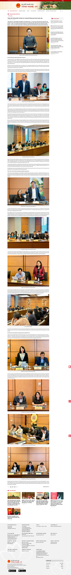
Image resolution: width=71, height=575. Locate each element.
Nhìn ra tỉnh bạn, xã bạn (40, 542)
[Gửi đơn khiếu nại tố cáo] (70, 436)
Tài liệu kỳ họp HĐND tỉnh (26, 529)
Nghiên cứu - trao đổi (10, 542)
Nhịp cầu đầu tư (53, 534)
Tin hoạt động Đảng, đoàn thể (26, 528)
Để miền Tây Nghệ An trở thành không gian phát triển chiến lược (13, 517)
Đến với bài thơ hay (54, 543)
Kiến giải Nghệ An (10, 543)
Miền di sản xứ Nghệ (25, 542)
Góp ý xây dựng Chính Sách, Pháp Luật (28, 535)
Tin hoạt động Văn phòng (26, 527)
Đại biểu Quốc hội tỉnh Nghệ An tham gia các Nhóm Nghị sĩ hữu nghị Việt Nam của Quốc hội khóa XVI (57, 33)
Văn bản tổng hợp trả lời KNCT (12, 538)
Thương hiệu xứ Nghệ (25, 544)
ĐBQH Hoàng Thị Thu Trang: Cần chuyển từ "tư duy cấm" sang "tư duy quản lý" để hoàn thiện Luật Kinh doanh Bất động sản (57, 27)
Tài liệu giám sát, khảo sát (11, 528)
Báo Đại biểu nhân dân (39, 557)
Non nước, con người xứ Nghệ (26, 543)
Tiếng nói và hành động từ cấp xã (56, 526)
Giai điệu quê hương (54, 542)
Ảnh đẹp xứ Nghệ (24, 547)
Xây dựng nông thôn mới (40, 534)
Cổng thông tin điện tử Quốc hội (41, 554)
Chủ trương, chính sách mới (11, 539)
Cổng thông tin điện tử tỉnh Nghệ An (42, 553)
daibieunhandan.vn (46, 486)
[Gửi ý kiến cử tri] (70, 367)
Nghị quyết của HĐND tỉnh (26, 531)
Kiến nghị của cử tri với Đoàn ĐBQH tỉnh (13, 534)
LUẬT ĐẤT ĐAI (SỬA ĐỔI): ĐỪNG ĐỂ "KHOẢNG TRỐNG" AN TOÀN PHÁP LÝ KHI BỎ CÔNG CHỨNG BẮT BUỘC (57, 46)
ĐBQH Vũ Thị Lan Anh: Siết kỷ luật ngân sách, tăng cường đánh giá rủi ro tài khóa (28, 501)
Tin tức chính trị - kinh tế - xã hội (41, 526)
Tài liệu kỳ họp (9, 527)
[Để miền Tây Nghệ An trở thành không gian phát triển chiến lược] (13, 511)
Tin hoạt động (9, 526)
